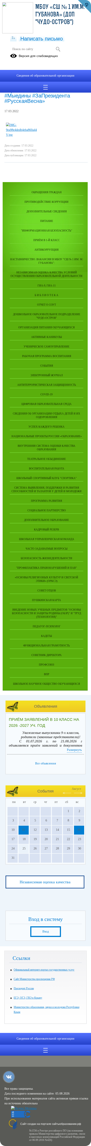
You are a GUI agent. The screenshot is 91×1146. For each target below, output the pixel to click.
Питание (46, 221)
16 (78, 829)
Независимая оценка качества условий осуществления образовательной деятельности (46, 274)
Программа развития (46, 500)
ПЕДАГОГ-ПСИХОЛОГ (47, 626)
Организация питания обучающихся (46, 327)
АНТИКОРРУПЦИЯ (46, 249)
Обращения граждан (47, 192)
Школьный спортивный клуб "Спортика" (46, 478)
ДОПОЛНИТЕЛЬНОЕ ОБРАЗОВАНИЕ (46, 520)
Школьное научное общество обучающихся (46, 683)
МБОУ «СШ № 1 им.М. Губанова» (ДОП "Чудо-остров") (60, 15)
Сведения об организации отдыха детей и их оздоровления (46, 415)
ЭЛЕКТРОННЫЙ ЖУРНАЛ (46, 375)
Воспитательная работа (46, 468)
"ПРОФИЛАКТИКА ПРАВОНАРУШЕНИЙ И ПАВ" (46, 567)
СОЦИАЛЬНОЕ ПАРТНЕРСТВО (46, 510)
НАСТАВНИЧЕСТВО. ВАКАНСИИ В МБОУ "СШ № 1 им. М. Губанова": (46, 261)
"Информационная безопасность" (46, 230)
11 (23, 829)
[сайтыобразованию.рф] (84, 6)
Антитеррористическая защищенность (46, 384)
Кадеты (46, 636)
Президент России (24, 988)
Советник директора (46, 655)
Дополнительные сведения (47, 211)
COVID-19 (46, 394)
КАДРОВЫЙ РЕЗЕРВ (46, 529)
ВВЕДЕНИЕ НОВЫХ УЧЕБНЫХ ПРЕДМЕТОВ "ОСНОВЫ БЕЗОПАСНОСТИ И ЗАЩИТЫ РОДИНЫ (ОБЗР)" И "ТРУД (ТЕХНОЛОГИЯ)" (46, 613)
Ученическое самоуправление (46, 346)
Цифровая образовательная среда (46, 404)
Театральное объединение (46, 459)
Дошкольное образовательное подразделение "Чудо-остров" (46, 316)
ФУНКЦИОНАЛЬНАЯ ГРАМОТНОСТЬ (46, 645)
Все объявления (45, 763)
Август (76, 788)
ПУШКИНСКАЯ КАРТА (46, 600)
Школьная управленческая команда (46, 539)
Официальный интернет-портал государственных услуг (44, 969)
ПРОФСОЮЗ (46, 664)
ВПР (46, 674)
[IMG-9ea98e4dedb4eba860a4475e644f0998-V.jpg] (21, 134)
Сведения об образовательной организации (45, 75)
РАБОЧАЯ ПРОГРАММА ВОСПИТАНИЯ (46, 356)
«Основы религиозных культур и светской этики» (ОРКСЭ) (46, 579)
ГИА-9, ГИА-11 (47, 285)
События (46, 365)
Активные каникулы (46, 337)
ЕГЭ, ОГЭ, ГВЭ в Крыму (28, 997)
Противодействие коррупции (46, 201)
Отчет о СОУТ (46, 304)
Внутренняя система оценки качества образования (46, 447)
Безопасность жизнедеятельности (46, 558)
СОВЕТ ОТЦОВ (46, 590)
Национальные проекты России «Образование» (46, 436)
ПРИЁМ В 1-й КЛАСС (46, 240)
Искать (58, 49)
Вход (45, 931)
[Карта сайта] (13, 38)
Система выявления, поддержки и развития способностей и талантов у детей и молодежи (46, 489)
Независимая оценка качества (45, 882)
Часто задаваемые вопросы (46, 548)
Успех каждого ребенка (46, 426)
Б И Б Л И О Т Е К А (46, 295)
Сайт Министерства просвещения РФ (34, 979)
